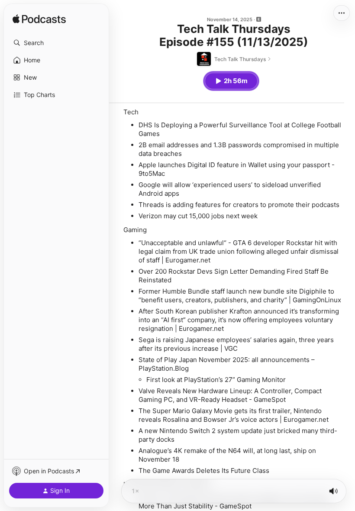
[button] (56, 43)
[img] (39, 19)
